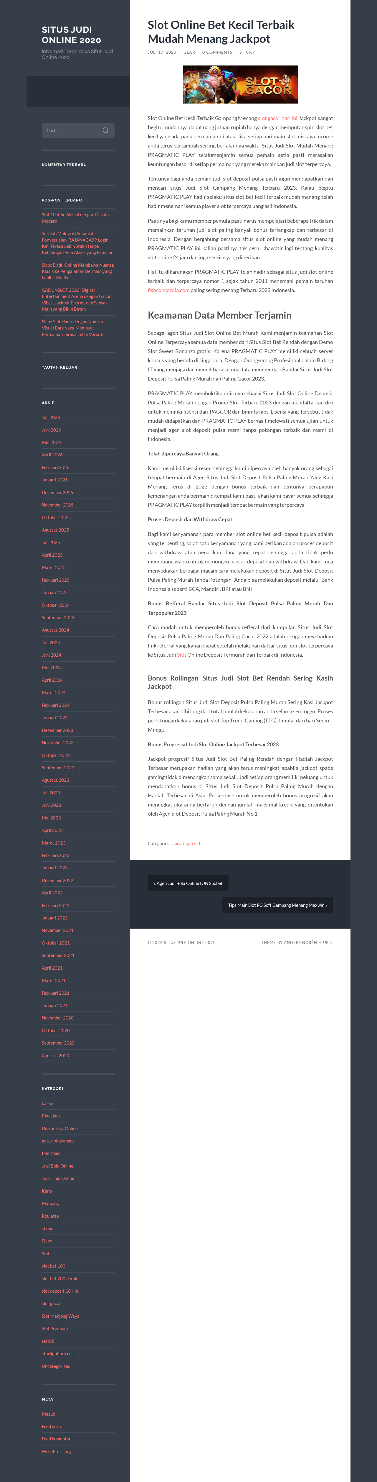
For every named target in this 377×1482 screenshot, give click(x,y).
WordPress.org (56, 1451)
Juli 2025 (51, 542)
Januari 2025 (55, 592)
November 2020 (58, 1017)
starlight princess (59, 1353)
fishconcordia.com (169, 290)
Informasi (51, 1153)
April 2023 (52, 830)
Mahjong (50, 1203)
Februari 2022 (56, 905)
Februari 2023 (56, 855)
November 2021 (58, 930)
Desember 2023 (57, 730)
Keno (47, 1191)
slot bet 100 (53, 1265)
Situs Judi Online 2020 (71, 34)
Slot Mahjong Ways (60, 1316)
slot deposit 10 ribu (60, 1291)
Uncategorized (56, 1366)
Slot (45, 1253)
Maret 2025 (54, 567)
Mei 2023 (51, 817)
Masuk (48, 1414)
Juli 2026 (51, 417)
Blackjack (51, 1115)
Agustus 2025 (55, 529)
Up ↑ (328, 942)
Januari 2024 (55, 717)
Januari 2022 (55, 917)
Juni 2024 (51, 655)
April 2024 (52, 680)
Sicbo (47, 1240)
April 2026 (52, 454)
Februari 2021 (56, 993)
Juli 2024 (51, 642)
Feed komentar (56, 1438)
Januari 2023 (55, 867)
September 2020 (58, 1042)
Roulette (50, 1216)
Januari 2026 (55, 479)
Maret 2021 (54, 980)
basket (48, 1103)
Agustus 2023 (55, 780)
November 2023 (58, 742)
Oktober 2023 (56, 755)
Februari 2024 (56, 705)
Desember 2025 (57, 492)
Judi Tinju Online (58, 1178)
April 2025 (52, 555)
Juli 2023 (51, 792)
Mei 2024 (51, 667)
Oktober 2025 (56, 517)
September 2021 (58, 955)
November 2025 (58, 504)
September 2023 (58, 767)
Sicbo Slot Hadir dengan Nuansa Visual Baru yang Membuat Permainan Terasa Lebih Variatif (73, 328)
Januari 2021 (55, 1005)
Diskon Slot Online (60, 1128)
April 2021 (52, 967)
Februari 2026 (56, 467)
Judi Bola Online (57, 1165)
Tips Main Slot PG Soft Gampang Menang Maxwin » (277, 905)
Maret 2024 (54, 692)
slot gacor (51, 1303)
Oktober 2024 (56, 605)
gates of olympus (58, 1140)
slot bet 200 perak (59, 1278)
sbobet (48, 1228)
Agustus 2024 (55, 629)
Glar (189, 52)
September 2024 (58, 617)
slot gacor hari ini (278, 118)
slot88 (48, 1341)
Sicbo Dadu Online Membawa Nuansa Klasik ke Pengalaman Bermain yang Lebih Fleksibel (78, 271)
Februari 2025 (56, 580)
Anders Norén (300, 942)
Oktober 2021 (56, 942)
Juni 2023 (51, 805)
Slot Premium (55, 1328)
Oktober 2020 (56, 1030)
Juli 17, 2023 (162, 52)
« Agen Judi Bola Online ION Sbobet (188, 883)
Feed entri (51, 1426)
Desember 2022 (57, 880)
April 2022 (52, 892)
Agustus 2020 (55, 1055)
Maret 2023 (54, 842)
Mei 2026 (51, 442)
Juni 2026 (51, 429)
